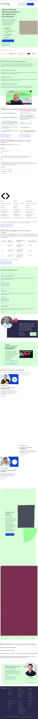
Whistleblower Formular (22, 709)
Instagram (30, 703)
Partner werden (20, 695)
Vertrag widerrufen (21, 708)
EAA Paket (30, 694)
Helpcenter (20, 704)
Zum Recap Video (10, 534)
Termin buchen (22, 4)
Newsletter (30, 692)
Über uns (9, 704)
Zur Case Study (33, 334)
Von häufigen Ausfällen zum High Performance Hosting (8, 388)
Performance (10, 690)
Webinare (29, 693)
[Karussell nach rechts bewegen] (8, 196)
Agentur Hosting (21, 690)
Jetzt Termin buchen (10, 677)
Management (10, 692)
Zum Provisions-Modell (25, 135)
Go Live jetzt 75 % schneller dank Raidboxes (26, 448)
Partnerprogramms (6, 222)
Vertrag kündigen (21, 707)
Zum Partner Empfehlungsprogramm (11, 362)
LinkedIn (29, 704)
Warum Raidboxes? (11, 703)
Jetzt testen (30, 4)
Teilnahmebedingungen (27, 66)
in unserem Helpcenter (15, 259)
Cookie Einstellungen (21, 713)
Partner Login (5, 44)
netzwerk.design (22, 335)
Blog (29, 690)
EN (33, 716)
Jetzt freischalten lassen (6, 262)
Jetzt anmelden (5, 284)
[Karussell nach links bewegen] (3, 196)
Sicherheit (9, 694)
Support (9, 693)
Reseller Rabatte (21, 692)
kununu (29, 707)
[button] (19, 647)
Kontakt (9, 707)
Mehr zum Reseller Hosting (7, 225)
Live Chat (19, 703)
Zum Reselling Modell (5, 135)
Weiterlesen (3, 396)
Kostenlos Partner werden (8, 40)
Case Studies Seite (8, 372)
